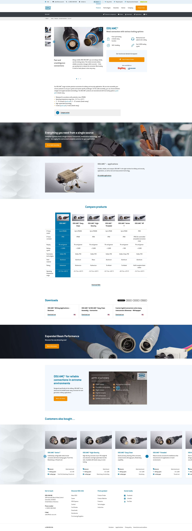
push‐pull (68, 101)
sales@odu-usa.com (50, 514)
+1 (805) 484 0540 (50, 508)
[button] (103, 42)
